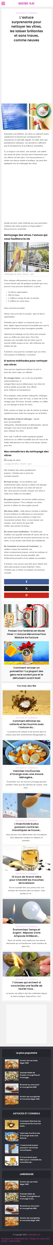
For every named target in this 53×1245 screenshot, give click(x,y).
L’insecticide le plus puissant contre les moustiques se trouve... (26, 827)
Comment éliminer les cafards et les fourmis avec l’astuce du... (26, 724)
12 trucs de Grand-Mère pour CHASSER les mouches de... (30, 1159)
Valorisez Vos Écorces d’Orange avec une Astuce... (30, 1135)
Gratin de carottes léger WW (29, 1061)
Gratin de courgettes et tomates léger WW (30, 1097)
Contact (4, 1241)
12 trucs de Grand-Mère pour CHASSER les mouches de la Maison (27, 880)
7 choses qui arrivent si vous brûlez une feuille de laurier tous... (26, 985)
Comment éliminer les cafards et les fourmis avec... (30, 1123)
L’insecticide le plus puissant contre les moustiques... (29, 1147)
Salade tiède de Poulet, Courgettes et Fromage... (30, 1075)
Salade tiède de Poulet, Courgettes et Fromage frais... (30, 1196)
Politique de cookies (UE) (39, 1239)
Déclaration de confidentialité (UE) (14, 1239)
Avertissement (14, 1241)
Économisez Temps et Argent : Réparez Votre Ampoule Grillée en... (26, 933)
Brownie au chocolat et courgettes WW (29, 1086)
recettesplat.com (33, 1235)
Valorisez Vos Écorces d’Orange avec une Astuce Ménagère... (26, 774)
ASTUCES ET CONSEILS (27, 13)
